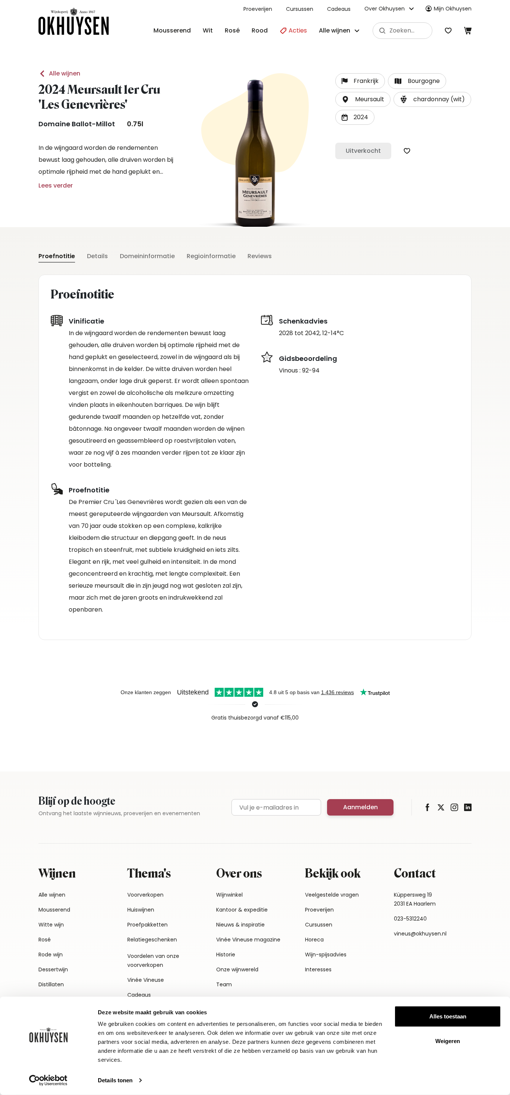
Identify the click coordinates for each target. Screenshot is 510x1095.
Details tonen (115, 1080)
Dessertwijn (53, 969)
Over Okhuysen (384, 8)
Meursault (369, 99)
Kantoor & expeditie (242, 909)
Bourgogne (424, 81)
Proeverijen (257, 9)
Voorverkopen (145, 894)
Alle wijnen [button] (334, 30)
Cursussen (299, 9)
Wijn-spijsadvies (325, 954)
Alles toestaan (447, 1016)
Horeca (314, 939)
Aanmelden (360, 807)
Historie (225, 954)
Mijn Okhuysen (453, 8)
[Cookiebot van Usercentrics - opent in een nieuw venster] (48, 1080)
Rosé (232, 30)
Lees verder (55, 185)
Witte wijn (51, 924)
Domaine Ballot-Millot (76, 124)
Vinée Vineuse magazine (248, 939)
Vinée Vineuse (145, 980)
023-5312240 (410, 918)
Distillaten (51, 984)
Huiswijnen (140, 909)
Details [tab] (97, 256)
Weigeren (447, 1040)
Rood (260, 30)
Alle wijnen (64, 73)
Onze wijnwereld (237, 969)
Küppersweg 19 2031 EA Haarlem (415, 899)
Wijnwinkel (229, 894)
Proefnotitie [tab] (56, 256)
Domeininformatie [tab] (147, 256)
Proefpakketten (147, 924)
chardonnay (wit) (439, 99)
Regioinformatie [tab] (211, 256)
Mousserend (172, 30)
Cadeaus (339, 9)
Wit (208, 30)
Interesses (318, 969)
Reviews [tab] (260, 256)
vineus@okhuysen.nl (420, 933)
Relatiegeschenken (152, 939)
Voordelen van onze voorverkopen (153, 960)
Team (224, 984)
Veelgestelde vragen (332, 894)
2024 (361, 117)
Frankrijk (366, 81)
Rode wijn (50, 954)
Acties (297, 30)
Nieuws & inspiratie (240, 924)
